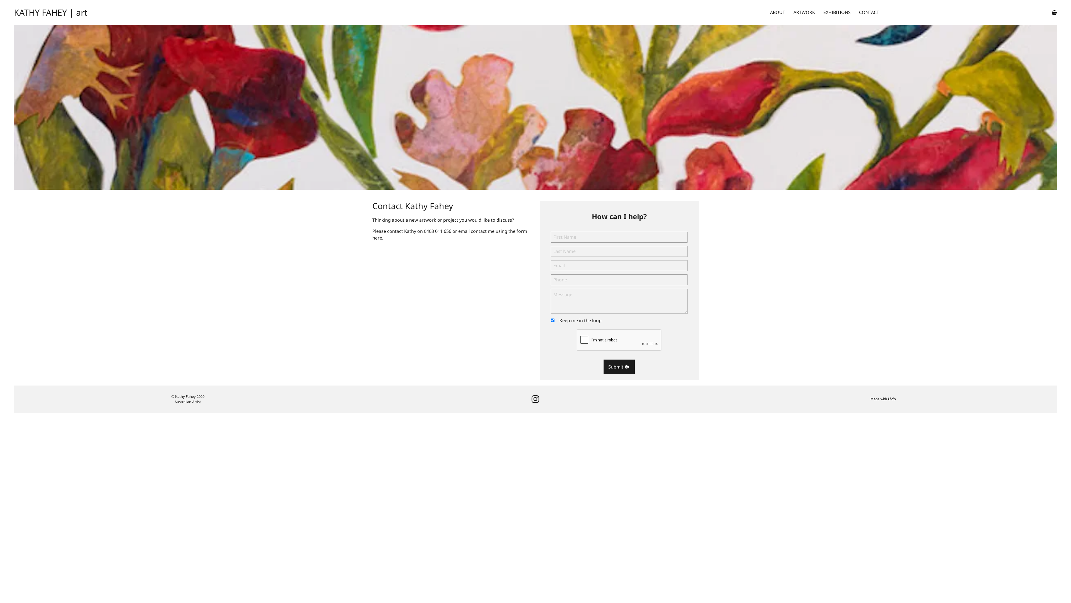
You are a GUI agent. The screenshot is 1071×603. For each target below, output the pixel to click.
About (777, 12)
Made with (883, 399)
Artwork (804, 12)
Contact (869, 12)
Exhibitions (837, 12)
